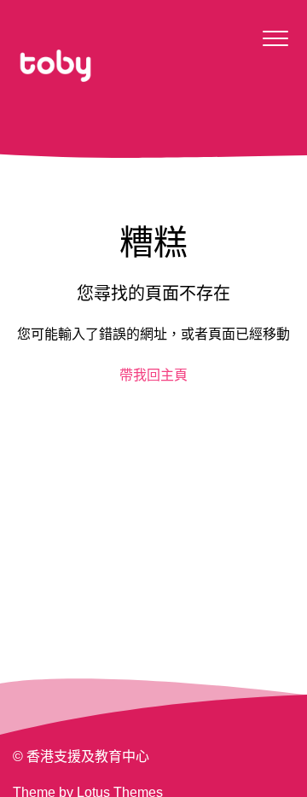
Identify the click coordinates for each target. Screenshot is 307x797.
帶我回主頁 (153, 375)
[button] (275, 38)
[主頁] (55, 65)
